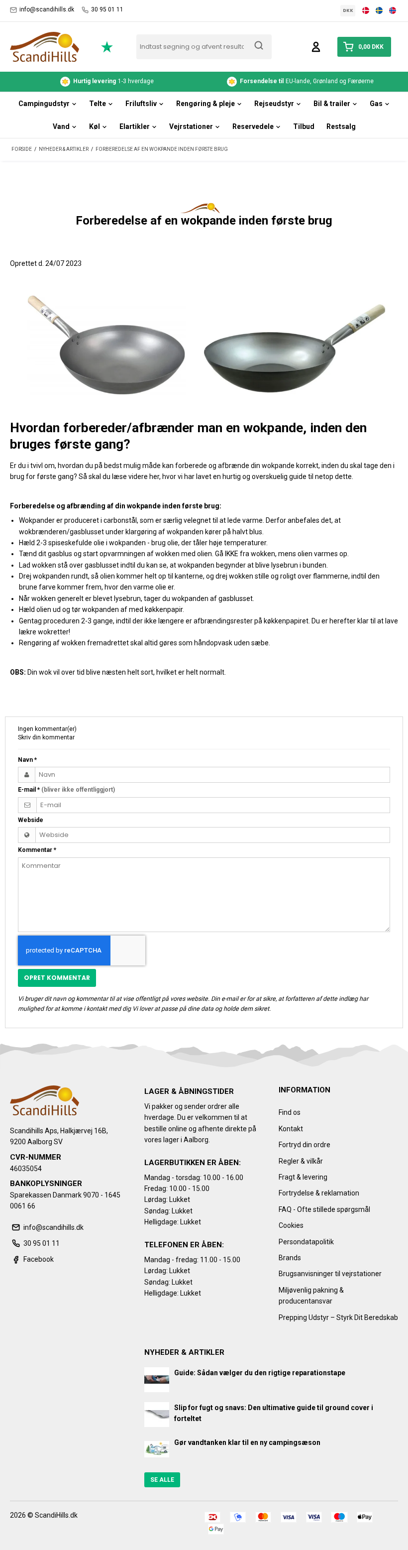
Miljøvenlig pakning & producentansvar (311, 1295)
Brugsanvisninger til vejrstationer (330, 1274)
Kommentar (37, 849)
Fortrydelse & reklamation (319, 1193)
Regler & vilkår (301, 1161)
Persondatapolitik (306, 1242)
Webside (30, 820)
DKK (348, 10)
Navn (27, 759)
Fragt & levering (303, 1177)
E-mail (66, 789)
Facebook (38, 1259)
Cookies (291, 1225)
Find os (290, 1112)
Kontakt (291, 1129)
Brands (290, 1258)
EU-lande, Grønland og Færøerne (116, 81)
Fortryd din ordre (304, 1145)
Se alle (162, 1479)
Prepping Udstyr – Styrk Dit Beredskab (338, 1317)
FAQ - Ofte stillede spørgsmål (324, 1209)
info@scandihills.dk (46, 9)
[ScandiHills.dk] (44, 47)
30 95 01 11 (107, 9)
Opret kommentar (57, 977)
